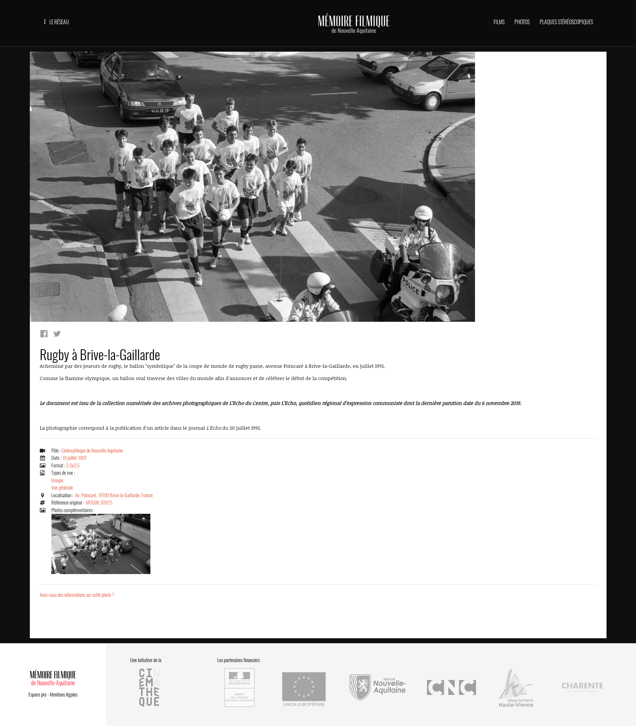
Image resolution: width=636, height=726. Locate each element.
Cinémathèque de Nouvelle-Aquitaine (92, 450)
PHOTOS (522, 22)
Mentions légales (64, 694)
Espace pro (37, 694)
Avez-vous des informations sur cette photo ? (77, 595)
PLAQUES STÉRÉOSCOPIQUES (566, 22)
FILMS (499, 22)
